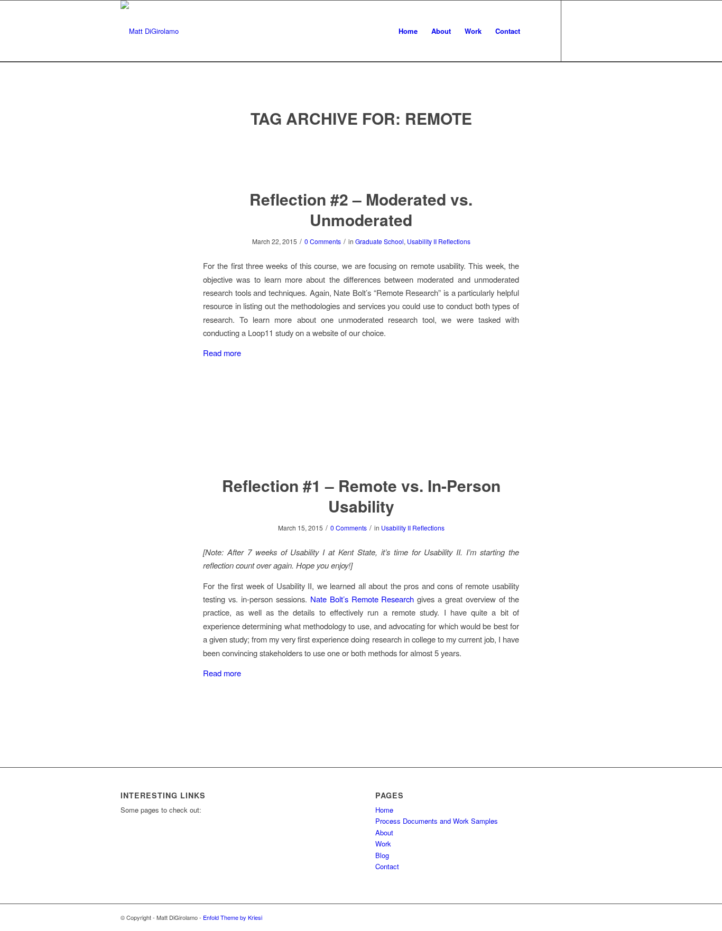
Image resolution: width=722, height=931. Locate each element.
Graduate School (379, 241)
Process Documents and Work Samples (436, 821)
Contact (387, 866)
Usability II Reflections (438, 241)
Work (383, 844)
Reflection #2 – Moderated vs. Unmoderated (361, 209)
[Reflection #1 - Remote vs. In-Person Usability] (361, 445)
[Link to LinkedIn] (593, 31)
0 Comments (322, 241)
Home (384, 810)
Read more (222, 352)
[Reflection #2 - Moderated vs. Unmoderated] (361, 159)
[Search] (537, 31)
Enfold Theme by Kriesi (232, 917)
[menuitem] (408, 31)
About (384, 832)
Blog (382, 855)
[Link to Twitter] (578, 31)
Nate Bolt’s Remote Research (362, 598)
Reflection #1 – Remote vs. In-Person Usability (361, 495)
